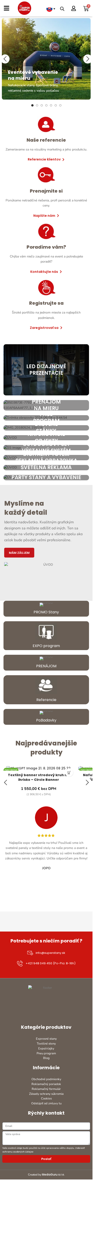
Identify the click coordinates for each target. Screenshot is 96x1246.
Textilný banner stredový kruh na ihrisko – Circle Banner (38, 777)
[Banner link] (46, 59)
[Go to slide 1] (32, 105)
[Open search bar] (62, 9)
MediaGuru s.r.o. (53, 1174)
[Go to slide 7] (60, 105)
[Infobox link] (46, 609)
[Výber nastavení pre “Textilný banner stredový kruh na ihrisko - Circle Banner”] (69, 772)
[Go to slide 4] (46, 105)
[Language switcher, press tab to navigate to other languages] (51, 8)
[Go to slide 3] (42, 105)
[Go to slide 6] (56, 105)
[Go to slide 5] (51, 105)
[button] (5, 58)
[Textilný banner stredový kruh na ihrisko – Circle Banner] (39, 768)
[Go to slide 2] (37, 105)
